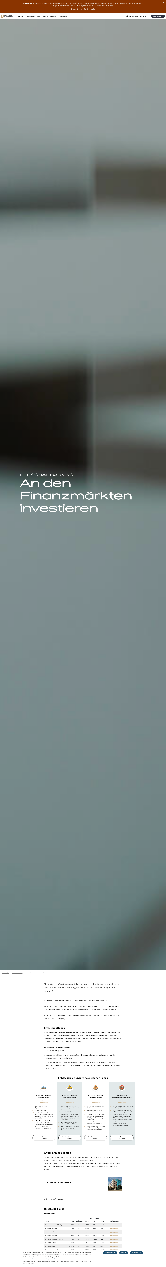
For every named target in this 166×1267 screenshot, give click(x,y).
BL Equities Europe (50, 1242)
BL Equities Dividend (51, 1235)
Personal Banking (17, 973)
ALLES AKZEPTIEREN (110, 1253)
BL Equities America (51, 1228)
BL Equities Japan (50, 1246)
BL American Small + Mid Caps (54, 1225)
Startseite (5, 973)
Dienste (20, 16)
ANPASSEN (124, 1253)
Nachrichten (63, 16)
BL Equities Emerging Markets (54, 1239)
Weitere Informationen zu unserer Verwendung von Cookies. (39, 1259)
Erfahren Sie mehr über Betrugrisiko (83, 9)
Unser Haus (30, 16)
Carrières (53, 16)
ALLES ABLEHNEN (137, 1253)
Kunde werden (41, 16)
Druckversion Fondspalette (55, 1199)
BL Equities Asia (49, 1232)
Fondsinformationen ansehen (43, 1138)
